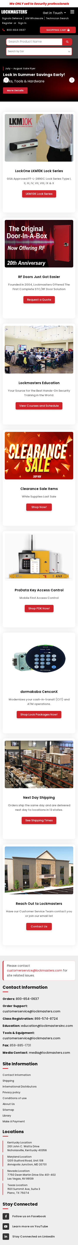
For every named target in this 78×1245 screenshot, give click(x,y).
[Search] (67, 42)
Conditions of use (15, 1098)
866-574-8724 (46, 1018)
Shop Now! (39, 507)
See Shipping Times (39, 820)
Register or (9, 23)
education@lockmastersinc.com (38, 1026)
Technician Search (57, 18)
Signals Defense (12, 18)
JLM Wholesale (34, 18)
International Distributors (20, 1086)
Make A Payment (14, 1121)
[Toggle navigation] (72, 12)
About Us (9, 1104)
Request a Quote (39, 300)
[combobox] (39, 42)
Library (7, 1115)
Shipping (8, 1081)
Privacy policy (11, 1092)
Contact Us (39, 926)
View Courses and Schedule (39, 406)
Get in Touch (53, 13)
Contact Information (17, 1075)
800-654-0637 (27, 999)
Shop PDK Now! (39, 608)
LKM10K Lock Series (39, 194)
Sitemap (8, 1110)
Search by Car (16, 51)
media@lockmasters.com (49, 1052)
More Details (15, 90)
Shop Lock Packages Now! (39, 714)
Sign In (22, 23)
